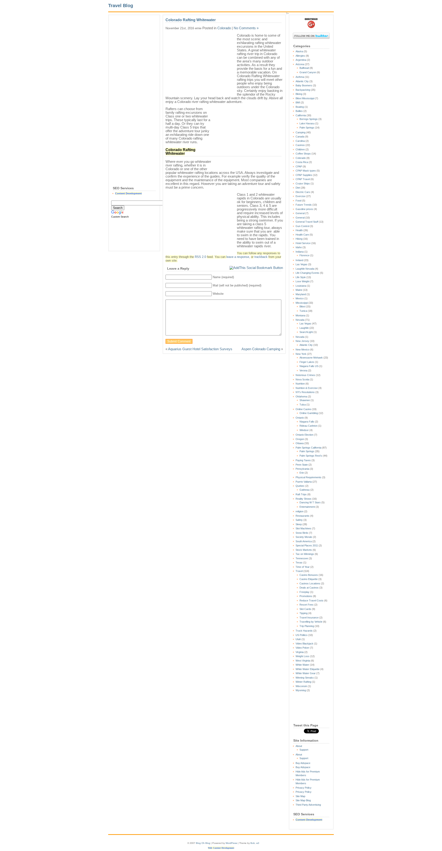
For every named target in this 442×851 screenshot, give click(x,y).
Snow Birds (302, 532)
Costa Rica (302, 162)
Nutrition (300, 383)
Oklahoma (301, 396)
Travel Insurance (309, 617)
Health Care (302, 234)
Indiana (300, 251)
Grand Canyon (308, 72)
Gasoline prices (304, 209)
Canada (300, 136)
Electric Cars (303, 192)
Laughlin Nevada (305, 268)
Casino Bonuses (309, 575)
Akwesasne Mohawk (311, 357)
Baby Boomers (304, 85)
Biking (299, 94)
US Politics (302, 635)
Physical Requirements (308, 477)
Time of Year (303, 566)
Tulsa (303, 404)
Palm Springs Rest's (311, 455)
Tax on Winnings (305, 554)
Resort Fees (307, 604)
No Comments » (246, 28)
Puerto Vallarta (304, 481)
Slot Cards (305, 609)
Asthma (300, 77)
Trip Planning (307, 626)
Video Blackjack (304, 643)
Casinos (300, 145)
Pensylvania (302, 468)
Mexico (300, 298)
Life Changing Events (307, 272)
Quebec (300, 485)
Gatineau (305, 489)
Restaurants (302, 515)
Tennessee (302, 558)
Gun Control (302, 226)
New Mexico (302, 349)
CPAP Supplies (304, 175)
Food (298, 200)
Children (300, 149)
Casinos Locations (310, 583)
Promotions (306, 596)
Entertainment (307, 506)
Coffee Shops (303, 153)
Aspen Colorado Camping (260, 349)
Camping (300, 132)
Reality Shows (303, 498)
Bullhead (304, 68)
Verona (303, 370)
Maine (299, 290)
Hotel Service (303, 243)
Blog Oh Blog (203, 843)
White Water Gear (306, 673)
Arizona (300, 64)
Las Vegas (301, 264)
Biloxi (302, 306)
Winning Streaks (305, 677)
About (299, 746)
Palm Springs (307, 127)
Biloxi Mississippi (305, 98)
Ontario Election (304, 434)
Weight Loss (302, 656)
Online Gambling (309, 413)
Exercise (300, 196)
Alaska (299, 51)
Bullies (299, 111)
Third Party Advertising (308, 804)
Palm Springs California (308, 447)
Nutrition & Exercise (307, 388)
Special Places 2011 (307, 545)
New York (301, 354)
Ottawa (300, 443)
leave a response (237, 257)
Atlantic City (302, 81)
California (301, 115)
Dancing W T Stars (310, 502)
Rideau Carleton (308, 425)
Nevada (300, 319)
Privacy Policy (303, 787)
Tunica (303, 310)
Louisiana (301, 285)
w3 (257, 843)
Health (299, 230)
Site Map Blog (303, 800)
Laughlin (304, 327)
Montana (300, 315)
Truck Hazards (304, 630)
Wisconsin (301, 686)
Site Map (300, 796)
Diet (298, 187)
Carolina (300, 141)
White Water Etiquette (308, 669)
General (300, 213)
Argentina (301, 59)
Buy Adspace (303, 763)
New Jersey (302, 341)
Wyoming (301, 690)
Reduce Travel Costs (311, 600)
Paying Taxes (303, 460)
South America (304, 541)
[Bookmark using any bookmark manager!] (256, 268)
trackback (261, 257)
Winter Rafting (303, 681)
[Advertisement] (134, 86)
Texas (299, 562)
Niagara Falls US (309, 366)
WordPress (231, 843)
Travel (299, 571)
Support (304, 749)
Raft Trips (301, 494)
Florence (304, 255)
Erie (302, 472)
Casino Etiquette (309, 579)
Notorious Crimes (305, 375)
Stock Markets (304, 549)
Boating (300, 106)
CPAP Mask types (306, 170)
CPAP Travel (303, 179)
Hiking (299, 238)
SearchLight (306, 332)
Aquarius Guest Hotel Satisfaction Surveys (200, 349)
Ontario (300, 417)
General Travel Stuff (307, 221)
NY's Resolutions (305, 392)
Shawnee (305, 400)
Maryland (301, 294)
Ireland (299, 260)
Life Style (301, 277)
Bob (252, 843)
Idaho (299, 247)
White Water (302, 664)
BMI (298, 102)
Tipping (304, 613)
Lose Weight (302, 281)
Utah (298, 639)
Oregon (300, 439)
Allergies (300, 55)
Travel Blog (120, 5)
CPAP (299, 166)
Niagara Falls (307, 421)
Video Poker (302, 647)
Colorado (301, 158)
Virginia (300, 652)
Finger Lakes (307, 362)
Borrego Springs (309, 119)
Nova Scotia (302, 379)
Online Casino (303, 409)
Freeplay (304, 592)
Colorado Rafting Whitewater (191, 20)
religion (299, 511)
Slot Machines (303, 528)
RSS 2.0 (200, 257)
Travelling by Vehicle (311, 621)
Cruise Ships (303, 183)
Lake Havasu (307, 123)
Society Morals (304, 537)
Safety (299, 520)
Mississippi (302, 302)
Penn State (302, 464)
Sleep (299, 524)
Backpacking (303, 89)
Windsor (304, 430)
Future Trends (304, 204)
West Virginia (303, 660)
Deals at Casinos (309, 587)
